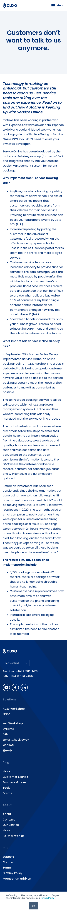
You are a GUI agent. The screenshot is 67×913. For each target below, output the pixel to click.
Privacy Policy (47, 897)
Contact (9, 819)
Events (7, 793)
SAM (6, 734)
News (6, 771)
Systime (8, 729)
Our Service (11, 825)
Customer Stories (15, 777)
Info (5, 847)
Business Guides (15, 782)
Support (8, 857)
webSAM (8, 745)
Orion (7, 714)
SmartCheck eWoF (16, 740)
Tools (7, 788)
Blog (6, 762)
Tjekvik (7, 750)
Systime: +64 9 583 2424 (21, 671)
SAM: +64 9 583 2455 (18, 676)
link (19, 224)
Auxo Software (10, 5)
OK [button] (33, 905)
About (7, 805)
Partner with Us (14, 836)
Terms (7, 867)
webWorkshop (13, 723)
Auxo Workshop (14, 709)
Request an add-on (17, 878)
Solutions (9, 699)
